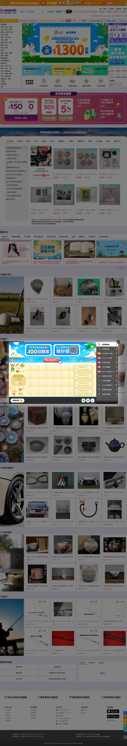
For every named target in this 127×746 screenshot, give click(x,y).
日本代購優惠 (104, 367)
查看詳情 (16, 400)
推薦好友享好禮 (107, 376)
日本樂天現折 (104, 362)
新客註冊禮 (105, 349)
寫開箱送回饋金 (107, 390)
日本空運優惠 (106, 381)
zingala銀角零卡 (107, 385)
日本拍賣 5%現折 (105, 353)
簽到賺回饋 (105, 344)
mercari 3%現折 (105, 358)
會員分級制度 (106, 394)
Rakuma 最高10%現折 (107, 372)
